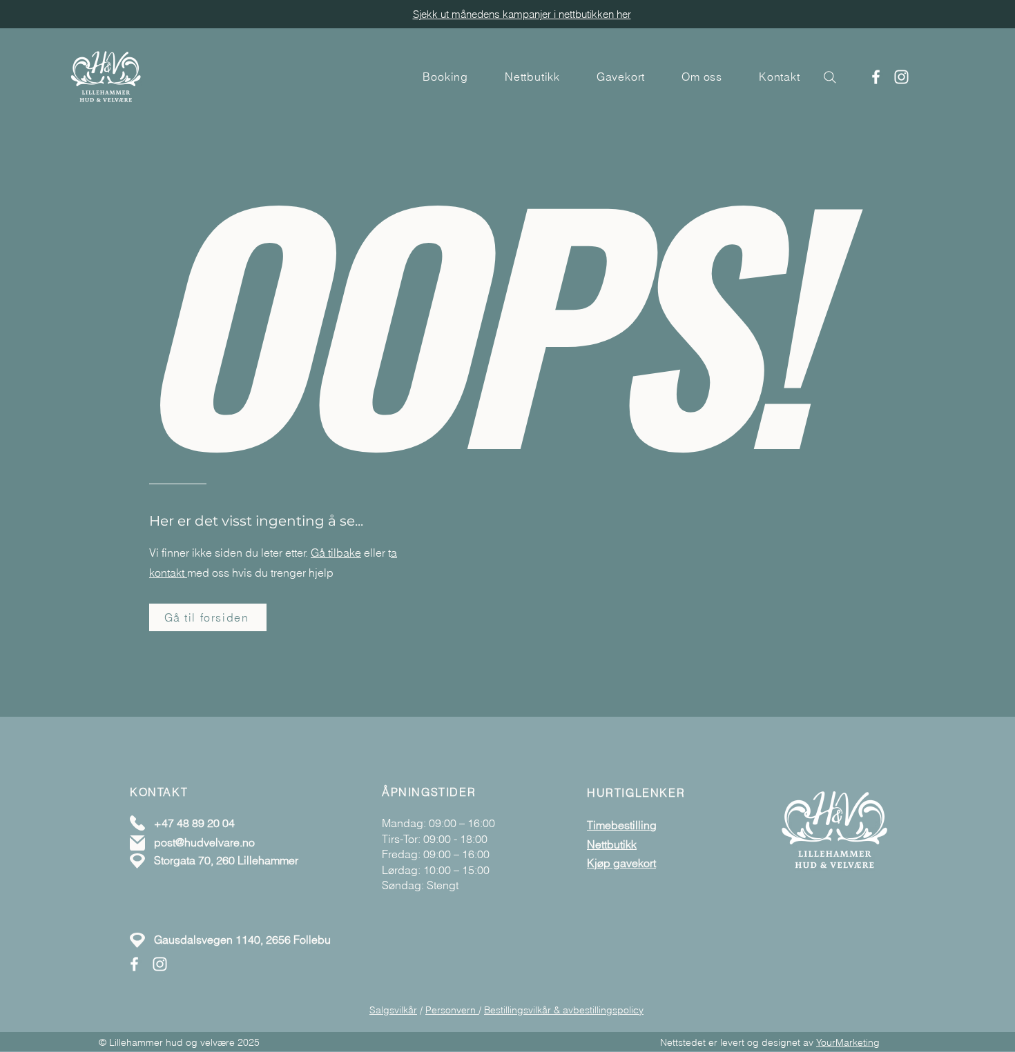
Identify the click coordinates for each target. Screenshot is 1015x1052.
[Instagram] (901, 77)
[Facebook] (876, 77)
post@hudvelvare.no (204, 842)
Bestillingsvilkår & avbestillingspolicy (564, 1010)
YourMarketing (848, 1042)
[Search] (829, 77)
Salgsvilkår (393, 1010)
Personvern (451, 1010)
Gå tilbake (336, 552)
